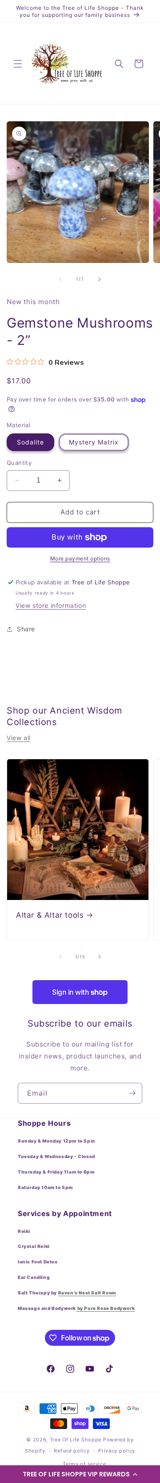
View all (19, 738)
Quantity (19, 462)
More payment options (80, 558)
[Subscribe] (132, 1093)
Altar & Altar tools (50, 915)
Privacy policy (116, 1451)
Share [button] (26, 629)
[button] (80, 1474)
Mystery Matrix (94, 442)
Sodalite (30, 442)
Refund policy (71, 1451)
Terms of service (84, 1464)
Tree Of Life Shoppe (75, 1440)
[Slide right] (99, 279)
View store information (51, 605)
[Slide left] (60, 279)
